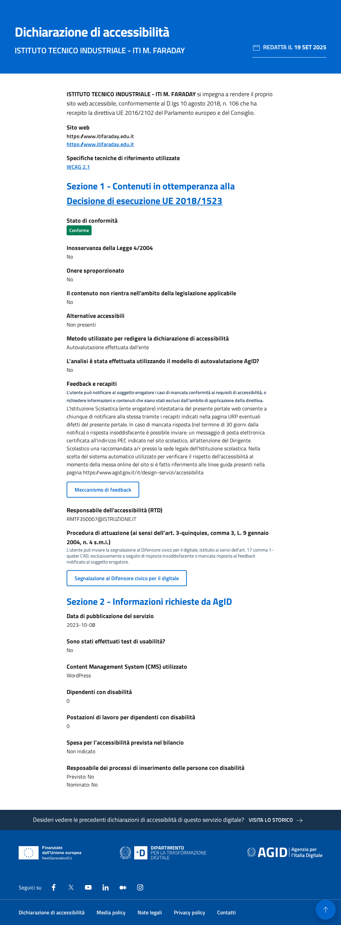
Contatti (226, 912)
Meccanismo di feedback (103, 490)
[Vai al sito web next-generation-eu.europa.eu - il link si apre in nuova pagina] (50, 852)
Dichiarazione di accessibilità (52, 912)
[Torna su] (326, 910)
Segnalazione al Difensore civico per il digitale (127, 578)
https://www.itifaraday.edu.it (100, 144)
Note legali (150, 912)
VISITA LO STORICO (271, 820)
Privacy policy (189, 912)
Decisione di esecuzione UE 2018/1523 (144, 200)
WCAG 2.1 (78, 167)
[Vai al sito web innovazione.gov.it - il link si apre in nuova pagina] (164, 852)
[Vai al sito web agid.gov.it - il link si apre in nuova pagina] (284, 852)
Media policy (111, 912)
